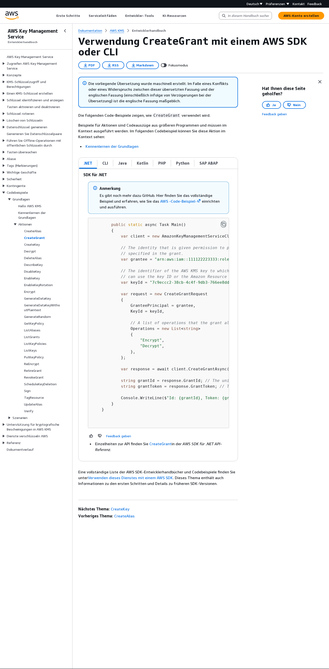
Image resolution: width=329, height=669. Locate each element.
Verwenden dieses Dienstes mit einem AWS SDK (130, 477)
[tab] (88, 163)
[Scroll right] (190, 15)
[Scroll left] (53, 15)
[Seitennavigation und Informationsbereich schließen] (319, 82)
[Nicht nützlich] (100, 436)
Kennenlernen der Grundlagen (112, 146)
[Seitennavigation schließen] (65, 31)
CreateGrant (160, 443)
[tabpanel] (158, 315)
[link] (149, 30)
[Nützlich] (91, 436)
